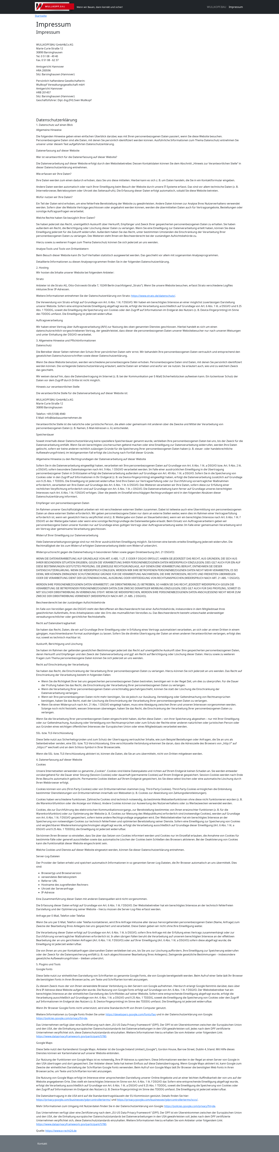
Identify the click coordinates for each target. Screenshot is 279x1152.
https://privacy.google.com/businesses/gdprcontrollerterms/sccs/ (157, 1099)
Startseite (41, 16)
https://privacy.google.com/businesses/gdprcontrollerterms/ (73, 1099)
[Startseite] (56, 7)
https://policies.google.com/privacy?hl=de (61, 1018)
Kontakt (42, 1143)
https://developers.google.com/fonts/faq (131, 1014)
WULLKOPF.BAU (216, 7)
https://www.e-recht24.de (61, 1130)
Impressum (236, 7)
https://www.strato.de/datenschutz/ (153, 296)
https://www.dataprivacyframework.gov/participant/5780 (71, 1036)
